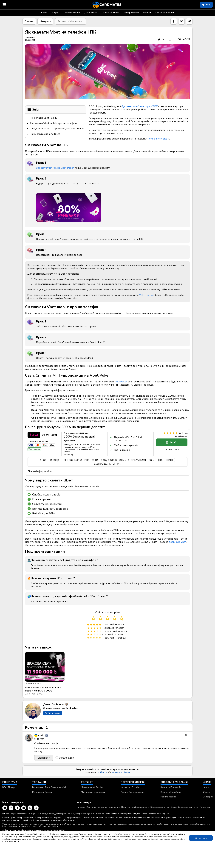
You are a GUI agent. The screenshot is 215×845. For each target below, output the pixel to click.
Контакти (91, 806)
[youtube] (36, 807)
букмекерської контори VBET (140, 106)
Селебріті (208, 796)
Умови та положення (109, 806)
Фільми (206, 792)
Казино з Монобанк (171, 792)
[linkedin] (23, 807)
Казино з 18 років (130, 787)
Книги (206, 787)
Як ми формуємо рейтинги (184, 806)
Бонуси (147, 12)
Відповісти (43, 758)
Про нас (81, 806)
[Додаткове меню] (4, 4)
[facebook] (173, 21)
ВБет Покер (8, 787)
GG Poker (121, 381)
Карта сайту (206, 806)
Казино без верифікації (133, 792)
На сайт (173, 442)
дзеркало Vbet (177, 542)
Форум (55, 12)
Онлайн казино (72, 12)
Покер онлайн (131, 12)
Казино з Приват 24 (171, 787)
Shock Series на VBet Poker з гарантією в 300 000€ (43, 689)
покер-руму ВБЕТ (158, 138)
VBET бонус (146, 295)
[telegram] (189, 21)
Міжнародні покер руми (93, 792)
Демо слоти (91, 12)
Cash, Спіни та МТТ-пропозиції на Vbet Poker (57, 128)
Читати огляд (172, 449)
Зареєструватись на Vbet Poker (55, 168)
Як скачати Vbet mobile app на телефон (53, 123)
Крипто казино (168, 796)
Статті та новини (165, 12)
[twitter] (181, 21)
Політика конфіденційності (135, 806)
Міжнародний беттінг (92, 787)
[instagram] (11, 807)
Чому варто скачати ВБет (45, 134)
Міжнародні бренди (42, 792)
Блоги (44, 12)
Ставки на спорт (110, 12)
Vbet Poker (49, 435)
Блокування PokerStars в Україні (49, 787)
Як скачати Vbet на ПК (43, 118)
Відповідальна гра (160, 806)
